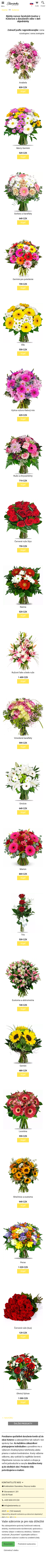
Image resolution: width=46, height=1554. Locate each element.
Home (5, 10)
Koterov (15, 10)
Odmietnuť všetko (11, 1550)
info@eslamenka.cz (12, 1505)
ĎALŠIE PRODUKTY (23, 1423)
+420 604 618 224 (11, 1500)
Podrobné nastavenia (27, 1544)
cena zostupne (37, 33)
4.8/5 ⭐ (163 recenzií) (11, 1511)
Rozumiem (8, 1544)
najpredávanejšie (30, 30)
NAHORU (8, 1418)
